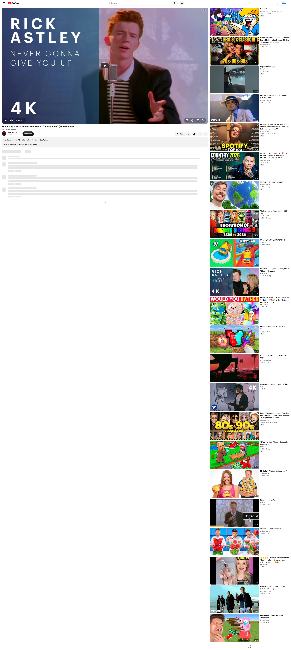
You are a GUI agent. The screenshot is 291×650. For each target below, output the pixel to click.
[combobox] (140, 3)
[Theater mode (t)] (198, 120)
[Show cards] (204, 11)
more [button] (35, 144)
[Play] (105, 65)
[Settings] (273, 3)
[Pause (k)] (5, 120)
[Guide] (4, 3)
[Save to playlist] (200, 134)
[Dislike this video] (188, 134)
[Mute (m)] (11, 120)
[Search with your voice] (181, 3)
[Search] (174, 3)
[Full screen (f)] (203, 120)
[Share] (194, 134)
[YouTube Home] (13, 3)
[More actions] (205, 134)
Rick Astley (12, 133)
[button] (20, 120)
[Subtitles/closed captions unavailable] (187, 120)
